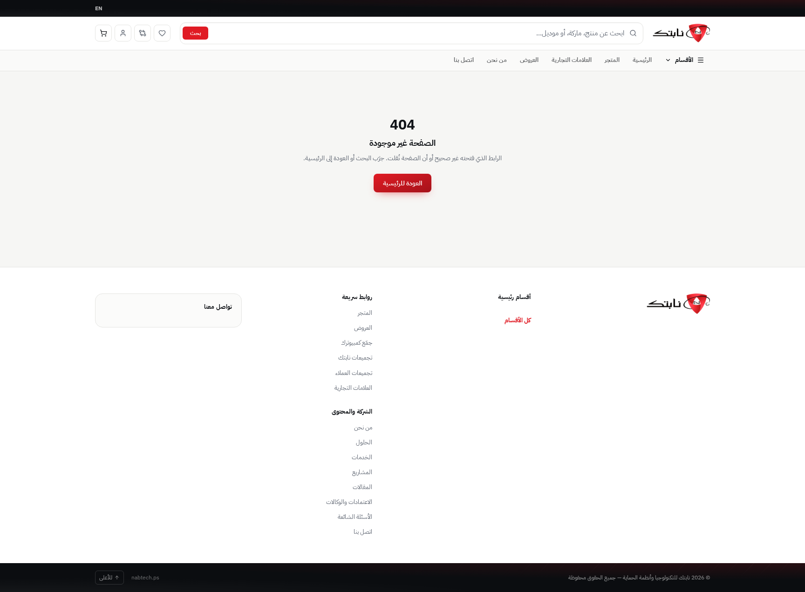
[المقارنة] (142, 33)
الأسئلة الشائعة (355, 517)
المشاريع (362, 472)
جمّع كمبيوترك (356, 343)
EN (98, 8)
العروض (529, 60)
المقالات (362, 487)
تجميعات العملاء (353, 373)
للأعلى (105, 577)
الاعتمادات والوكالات (349, 502)
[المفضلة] (162, 33)
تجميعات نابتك (355, 357)
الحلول (364, 442)
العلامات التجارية (572, 60)
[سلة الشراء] (103, 33)
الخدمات (362, 457)
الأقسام (684, 60)
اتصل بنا (464, 60)
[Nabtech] (681, 33)
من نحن (497, 60)
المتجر (612, 60)
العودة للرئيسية (402, 183)
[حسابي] (123, 33)
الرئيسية (642, 60)
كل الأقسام (518, 320)
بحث (195, 32)
